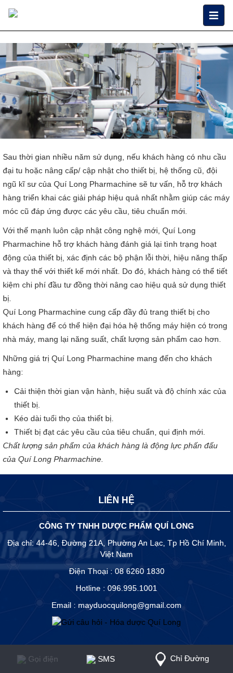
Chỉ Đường (189, 658)
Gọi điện (42, 658)
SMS (105, 658)
